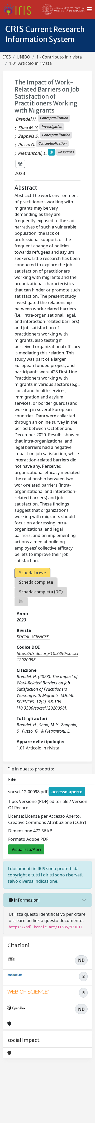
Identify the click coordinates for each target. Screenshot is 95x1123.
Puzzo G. (26, 144)
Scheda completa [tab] (36, 582)
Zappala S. (28, 136)
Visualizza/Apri (26, 849)
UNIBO (23, 57)
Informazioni (26, 900)
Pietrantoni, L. (32, 153)
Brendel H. (26, 119)
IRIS (7, 57)
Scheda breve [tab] (32, 572)
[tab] (21, 601)
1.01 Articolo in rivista (30, 63)
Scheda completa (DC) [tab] (41, 591)
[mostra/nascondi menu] (89, 9)
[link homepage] (19, 9)
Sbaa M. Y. (28, 127)
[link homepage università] (63, 9)
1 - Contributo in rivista (59, 57)
